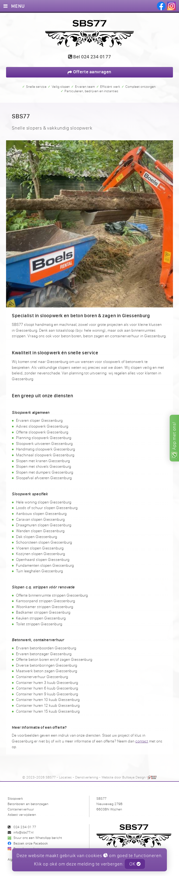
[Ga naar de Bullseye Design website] (151, 777)
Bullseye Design (134, 777)
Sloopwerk (15, 798)
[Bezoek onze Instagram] (171, 6)
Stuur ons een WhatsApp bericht (38, 837)
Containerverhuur (21, 809)
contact (141, 741)
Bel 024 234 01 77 (91, 57)
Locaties (65, 777)
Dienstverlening (86, 777)
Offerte (91, 71)
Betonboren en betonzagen (28, 804)
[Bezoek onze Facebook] (161, 6)
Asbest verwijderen (22, 814)
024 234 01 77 (25, 827)
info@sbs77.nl (24, 832)
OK (132, 864)
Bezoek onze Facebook (31, 843)
